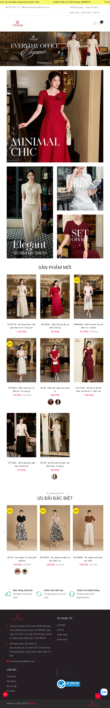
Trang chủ (11, 676)
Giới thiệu (61, 625)
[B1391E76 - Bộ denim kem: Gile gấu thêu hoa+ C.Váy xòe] (21, 297)
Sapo (32, 703)
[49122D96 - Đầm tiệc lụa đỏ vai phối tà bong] (55, 297)
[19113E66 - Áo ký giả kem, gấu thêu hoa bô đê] (21, 435)
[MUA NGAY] (80, 188)
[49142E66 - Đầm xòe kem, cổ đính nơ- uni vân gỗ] (21, 360)
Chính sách (86, 12)
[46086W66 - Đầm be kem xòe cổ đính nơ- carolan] (88, 297)
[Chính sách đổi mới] (39, 594)
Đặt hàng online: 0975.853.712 (23, 643)
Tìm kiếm (11, 691)
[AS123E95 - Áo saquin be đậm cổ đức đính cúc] (55, 528)
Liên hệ (96, 12)
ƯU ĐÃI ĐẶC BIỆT (55, 498)
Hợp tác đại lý (92, 7)
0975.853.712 (14, 7)
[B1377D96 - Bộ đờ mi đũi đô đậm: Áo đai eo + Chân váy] (88, 360)
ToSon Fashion (68, 672)
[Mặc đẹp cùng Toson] (55, 116)
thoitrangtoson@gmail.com (37, 7)
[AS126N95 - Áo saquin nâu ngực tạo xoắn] (88, 528)
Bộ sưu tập (12, 686)
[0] (99, 23)
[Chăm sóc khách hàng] (72, 594)
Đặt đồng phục (77, 7)
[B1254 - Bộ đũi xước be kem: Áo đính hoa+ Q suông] (55, 435)
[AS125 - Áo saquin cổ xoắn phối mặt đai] (22, 528)
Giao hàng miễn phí (22, 590)
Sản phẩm (11, 681)
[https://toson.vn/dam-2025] (30, 212)
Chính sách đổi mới (53, 590)
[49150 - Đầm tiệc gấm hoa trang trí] (55, 360)
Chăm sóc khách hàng (88, 590)
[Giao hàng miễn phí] (8, 594)
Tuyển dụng (74, 12)
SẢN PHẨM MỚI (54, 267)
